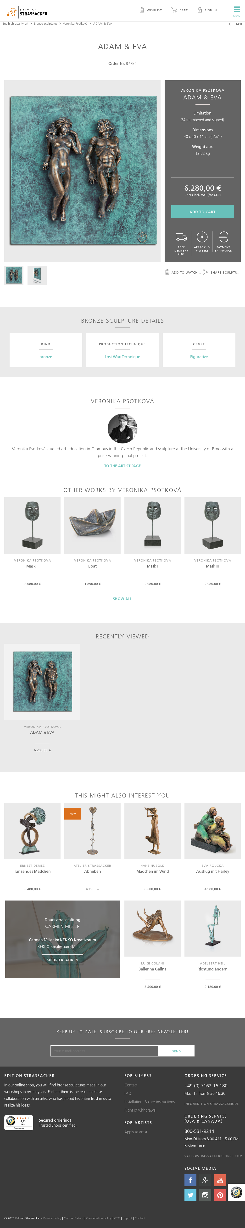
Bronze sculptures (45, 23)
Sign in (210, 10)
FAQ (127, 1093)
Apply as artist (135, 1132)
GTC (117, 1218)
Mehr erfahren (62, 960)
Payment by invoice (223, 249)
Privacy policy (52, 1218)
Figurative (199, 356)
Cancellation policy (98, 1218)
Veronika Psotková (75, 23)
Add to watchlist (187, 272)
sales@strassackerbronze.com (213, 1156)
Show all (122, 599)
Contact (130, 1085)
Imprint (127, 1218)
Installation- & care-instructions (149, 1101)
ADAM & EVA (102, 23)
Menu (236, 15)
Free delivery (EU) (181, 251)
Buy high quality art (15, 23)
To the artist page (122, 466)
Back (237, 24)
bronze (45, 356)
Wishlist (154, 10)
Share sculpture (225, 272)
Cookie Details (74, 1218)
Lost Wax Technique (122, 356)
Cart (183, 10)
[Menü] (30, 1118)
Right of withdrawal (140, 1110)
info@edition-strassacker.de (211, 1104)
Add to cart (202, 212)
